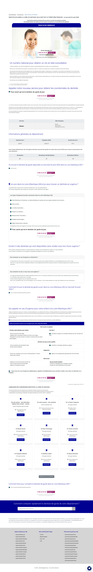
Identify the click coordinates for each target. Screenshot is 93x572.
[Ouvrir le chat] (89, 568)
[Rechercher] (73, 508)
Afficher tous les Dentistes (47, 476)
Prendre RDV (21, 414)
